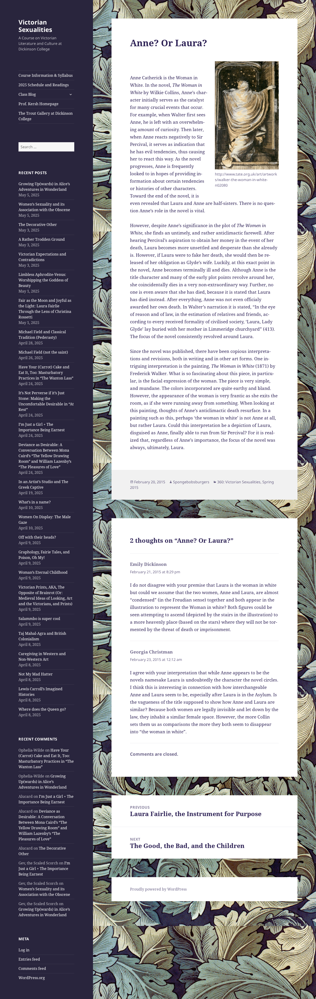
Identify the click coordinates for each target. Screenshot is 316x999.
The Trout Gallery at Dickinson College (46, 116)
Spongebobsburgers (191, 481)
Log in (24, 950)
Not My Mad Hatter (36, 674)
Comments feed (32, 968)
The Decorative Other (38, 224)
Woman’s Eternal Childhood (43, 572)
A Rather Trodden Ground (42, 239)
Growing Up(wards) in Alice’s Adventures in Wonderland (43, 782)
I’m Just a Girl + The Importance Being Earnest (44, 868)
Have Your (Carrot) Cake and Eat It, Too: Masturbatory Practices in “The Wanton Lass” (46, 372)
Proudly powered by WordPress (158, 889)
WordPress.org (32, 977)
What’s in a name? (35, 502)
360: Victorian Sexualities (238, 481)
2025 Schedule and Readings (44, 84)
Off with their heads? (37, 537)
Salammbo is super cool (39, 618)
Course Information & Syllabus (46, 75)
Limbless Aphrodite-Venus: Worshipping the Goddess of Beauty (43, 280)
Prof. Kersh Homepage (39, 103)
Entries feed (29, 959)
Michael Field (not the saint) (43, 352)
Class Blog (27, 94)
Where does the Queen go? (42, 709)
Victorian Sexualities (35, 26)
